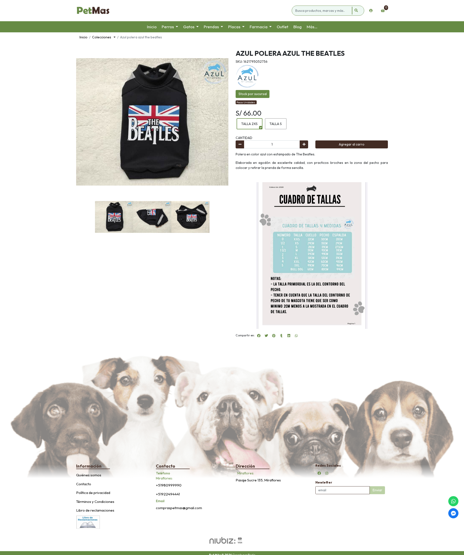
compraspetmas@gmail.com (179, 508)
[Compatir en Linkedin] (288, 335)
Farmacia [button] (259, 26)
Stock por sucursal (253, 94)
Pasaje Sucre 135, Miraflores (258, 480)
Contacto (83, 484)
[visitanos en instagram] (326, 473)
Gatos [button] (189, 26)
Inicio (152, 26)
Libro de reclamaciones (95, 510)
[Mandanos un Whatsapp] (453, 501)
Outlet (282, 26)
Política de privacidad (93, 492)
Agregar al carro (351, 144)
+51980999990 (168, 485)
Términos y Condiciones (95, 501)
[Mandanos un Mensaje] (453, 513)
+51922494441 (168, 494)
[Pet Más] (183, 11)
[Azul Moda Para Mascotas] (247, 76)
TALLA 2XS (249, 124)
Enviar (377, 490)
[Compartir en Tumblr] (281, 335)
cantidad (244, 138)
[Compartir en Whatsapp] (296, 335)
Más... (312, 26)
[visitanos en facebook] (319, 473)
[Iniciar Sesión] (371, 11)
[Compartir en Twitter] (266, 335)
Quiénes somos (88, 475)
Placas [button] (234, 26)
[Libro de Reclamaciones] (88, 522)
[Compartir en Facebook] (258, 335)
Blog (297, 26)
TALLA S (275, 124)
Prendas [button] (211, 26)
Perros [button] (168, 26)
